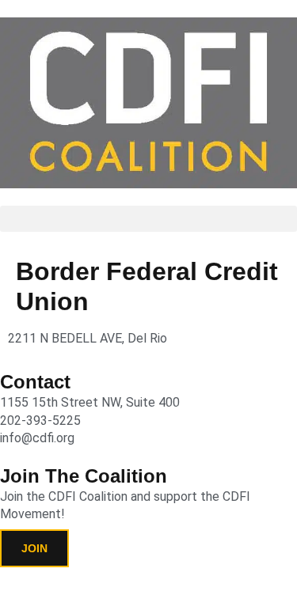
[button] (148, 219)
